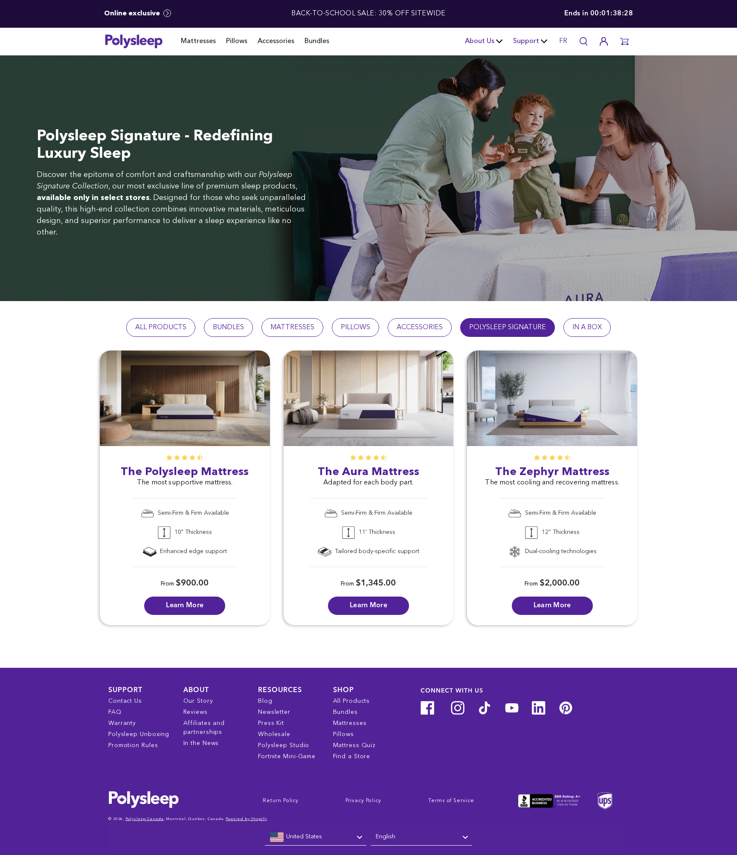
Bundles (317, 41)
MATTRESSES (292, 327)
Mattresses (198, 41)
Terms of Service (451, 800)
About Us (479, 41)
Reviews (195, 712)
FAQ (115, 712)
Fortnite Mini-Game (287, 756)
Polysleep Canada (144, 819)
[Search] (583, 41)
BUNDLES (228, 327)
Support (526, 41)
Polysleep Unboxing (138, 734)
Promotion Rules (133, 745)
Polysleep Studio (283, 745)
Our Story (198, 701)
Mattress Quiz (354, 745)
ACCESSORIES (420, 327)
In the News (201, 743)
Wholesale (274, 734)
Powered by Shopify (246, 819)
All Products (351, 701)
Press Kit (271, 723)
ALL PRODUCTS (160, 327)
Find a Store (352, 756)
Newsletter (274, 712)
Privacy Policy (363, 800)
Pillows (236, 41)
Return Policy (281, 800)
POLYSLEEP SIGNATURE (507, 327)
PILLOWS (355, 327)
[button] (624, 41)
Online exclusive (133, 13)
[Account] (603, 41)
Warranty (122, 723)
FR (563, 41)
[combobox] (315, 837)
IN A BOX (587, 327)
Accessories (276, 41)
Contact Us (125, 701)
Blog (265, 701)
